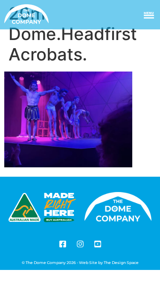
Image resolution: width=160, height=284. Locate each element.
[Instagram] (80, 244)
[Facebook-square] (62, 244)
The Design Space (121, 262)
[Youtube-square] (97, 244)
